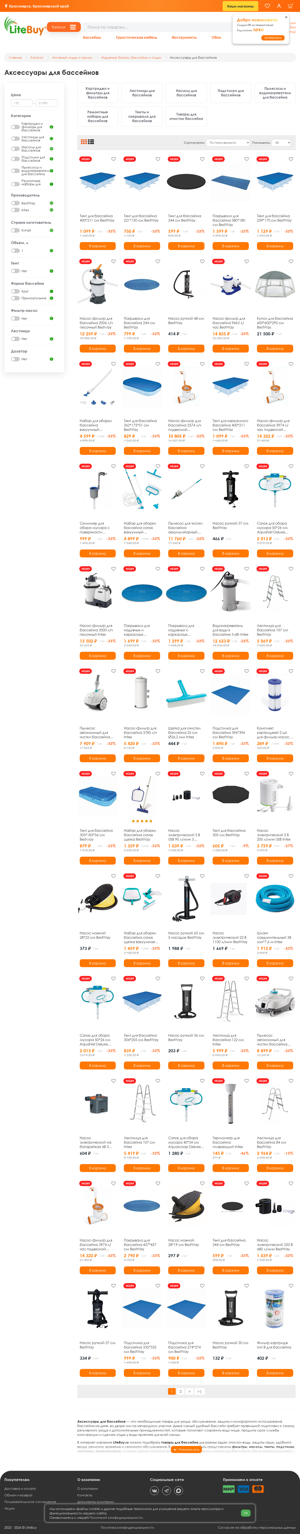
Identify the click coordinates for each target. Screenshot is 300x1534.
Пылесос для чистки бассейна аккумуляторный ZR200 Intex (185, 527)
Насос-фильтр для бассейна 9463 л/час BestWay (229, 322)
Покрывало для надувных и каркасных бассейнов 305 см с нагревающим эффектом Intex (186, 630)
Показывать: (261, 142)
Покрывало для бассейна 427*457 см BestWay (140, 1244)
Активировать (273, 37)
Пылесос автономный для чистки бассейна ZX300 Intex (272, 1039)
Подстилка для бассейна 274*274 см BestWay (184, 1347)
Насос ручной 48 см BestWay (186, 320)
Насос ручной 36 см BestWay (186, 1037)
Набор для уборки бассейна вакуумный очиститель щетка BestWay (96, 425)
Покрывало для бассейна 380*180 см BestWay (229, 220)
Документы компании (95, 1501)
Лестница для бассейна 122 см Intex (228, 1039)
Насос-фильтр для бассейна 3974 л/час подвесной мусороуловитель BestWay (273, 425)
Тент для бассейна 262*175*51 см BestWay (140, 425)
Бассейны (92, 37)
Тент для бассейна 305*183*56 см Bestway (96, 834)
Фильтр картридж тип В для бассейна (274, 1345)
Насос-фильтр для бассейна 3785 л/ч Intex (140, 732)
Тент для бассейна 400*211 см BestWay (97, 218)
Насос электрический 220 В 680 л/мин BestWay (275, 1244)
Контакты (84, 1495)
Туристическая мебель (136, 37)
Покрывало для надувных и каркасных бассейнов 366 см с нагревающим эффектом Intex (141, 630)
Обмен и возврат (18, 1495)
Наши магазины (240, 6)
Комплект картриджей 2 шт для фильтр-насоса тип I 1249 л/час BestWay (274, 732)
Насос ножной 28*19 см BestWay (183, 1242)
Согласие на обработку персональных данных (257, 1527)
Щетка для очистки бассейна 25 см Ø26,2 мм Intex (184, 732)
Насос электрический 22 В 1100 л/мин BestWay (230, 937)
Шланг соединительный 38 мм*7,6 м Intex (274, 937)
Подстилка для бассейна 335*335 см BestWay (140, 1347)
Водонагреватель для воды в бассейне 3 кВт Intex (230, 630)
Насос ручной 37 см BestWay (230, 525)
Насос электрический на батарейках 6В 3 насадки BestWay (95, 1142)
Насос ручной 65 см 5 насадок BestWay (186, 935)
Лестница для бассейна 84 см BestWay (271, 1142)
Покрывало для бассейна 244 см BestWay (139, 322)
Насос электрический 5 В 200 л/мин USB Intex (274, 834)
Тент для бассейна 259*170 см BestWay (274, 218)
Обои (216, 37)
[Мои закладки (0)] (267, 6)
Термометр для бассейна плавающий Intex (228, 1142)
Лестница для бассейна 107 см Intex (139, 1142)
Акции (9, 1508)
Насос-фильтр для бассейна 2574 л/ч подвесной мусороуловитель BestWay (184, 425)
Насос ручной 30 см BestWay (230, 1345)
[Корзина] (291, 6)
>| (199, 1391)
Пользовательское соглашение (30, 1501)
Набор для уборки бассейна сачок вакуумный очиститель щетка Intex (140, 527)
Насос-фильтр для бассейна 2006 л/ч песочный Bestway (96, 322)
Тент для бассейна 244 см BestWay (184, 218)
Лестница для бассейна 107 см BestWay (272, 630)
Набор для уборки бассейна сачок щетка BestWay (140, 834)
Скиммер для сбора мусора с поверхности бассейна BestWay (96, 527)
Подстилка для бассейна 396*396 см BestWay (229, 732)
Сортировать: (194, 142)
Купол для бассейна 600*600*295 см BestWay (275, 322)
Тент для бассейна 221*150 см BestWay (141, 218)
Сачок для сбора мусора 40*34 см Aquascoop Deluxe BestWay (184, 1142)
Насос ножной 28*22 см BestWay (95, 935)
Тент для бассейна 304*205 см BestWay (141, 1037)
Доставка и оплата (20, 1488)
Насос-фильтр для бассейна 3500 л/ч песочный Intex (96, 630)
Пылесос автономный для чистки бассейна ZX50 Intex (95, 732)
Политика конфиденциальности (127, 1527)
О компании (87, 1488)
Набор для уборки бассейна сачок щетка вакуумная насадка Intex (140, 937)
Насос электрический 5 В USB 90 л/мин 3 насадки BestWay (184, 834)
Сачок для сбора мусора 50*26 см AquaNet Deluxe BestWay (272, 527)
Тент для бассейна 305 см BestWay (229, 832)
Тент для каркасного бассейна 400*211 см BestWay (230, 425)
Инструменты (184, 37)
